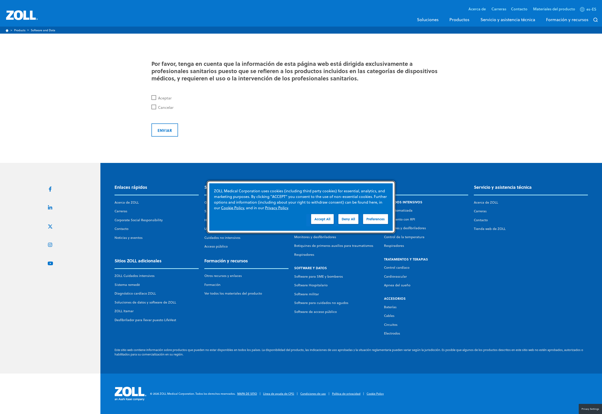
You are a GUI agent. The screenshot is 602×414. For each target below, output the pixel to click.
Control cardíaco (396, 267)
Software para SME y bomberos (318, 276)
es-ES (591, 9)
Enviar (165, 130)
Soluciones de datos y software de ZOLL (145, 302)
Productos (459, 19)
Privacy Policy (276, 207)
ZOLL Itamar (124, 311)
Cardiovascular (395, 276)
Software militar (306, 294)
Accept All (322, 218)
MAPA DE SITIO (247, 394)
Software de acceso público (315, 311)
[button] (588, 10)
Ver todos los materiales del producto (233, 293)
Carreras (498, 9)
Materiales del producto (554, 9)
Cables (389, 315)
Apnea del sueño (397, 285)
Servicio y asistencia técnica (507, 19)
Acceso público (216, 246)
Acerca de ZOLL (127, 202)
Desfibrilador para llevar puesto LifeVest (145, 320)
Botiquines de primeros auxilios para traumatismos (333, 245)
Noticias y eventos (129, 237)
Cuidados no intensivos (222, 237)
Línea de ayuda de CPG (278, 394)
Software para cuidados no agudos (321, 302)
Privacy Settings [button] (590, 408)
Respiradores (304, 254)
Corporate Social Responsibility (139, 220)
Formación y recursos (567, 19)
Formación (212, 284)
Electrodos (392, 333)
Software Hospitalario (311, 285)
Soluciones (428, 19)
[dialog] (301, 207)
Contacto (121, 228)
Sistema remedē (127, 284)
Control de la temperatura (404, 237)
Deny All (348, 218)
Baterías (390, 307)
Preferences (375, 218)
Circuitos (390, 324)
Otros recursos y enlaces (223, 275)
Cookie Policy (375, 394)
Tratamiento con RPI (399, 219)
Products (19, 30)
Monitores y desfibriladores (315, 237)
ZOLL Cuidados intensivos (134, 275)
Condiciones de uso (313, 394)
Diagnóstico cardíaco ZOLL (135, 293)
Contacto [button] (519, 9)
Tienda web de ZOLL (490, 228)
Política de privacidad (346, 394)
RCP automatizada (398, 210)
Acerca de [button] (477, 9)
